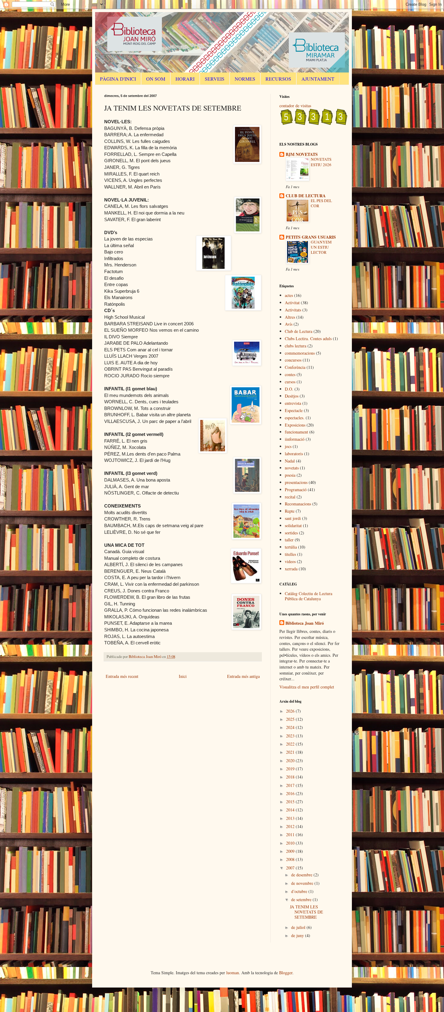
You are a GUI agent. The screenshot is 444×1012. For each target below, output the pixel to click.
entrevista (293, 403)
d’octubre (299, 891)
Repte (289, 511)
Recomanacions (298, 504)
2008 (291, 859)
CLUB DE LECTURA (306, 195)
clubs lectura (295, 346)
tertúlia (291, 547)
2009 (291, 851)
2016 (291, 793)
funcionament (296, 432)
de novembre (302, 883)
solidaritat (293, 525)
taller (289, 540)
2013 (291, 818)
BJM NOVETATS (302, 154)
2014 (291, 810)
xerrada (291, 569)
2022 (291, 744)
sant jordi (293, 518)
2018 (291, 777)
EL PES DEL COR (321, 203)
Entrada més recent (122, 676)
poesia (290, 475)
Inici (183, 676)
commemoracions (300, 353)
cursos (290, 382)
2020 (291, 760)
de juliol (299, 927)
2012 (291, 826)
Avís (288, 324)
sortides (291, 533)
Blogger (285, 972)
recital (290, 497)
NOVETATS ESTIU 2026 (321, 161)
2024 (291, 727)
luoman (232, 972)
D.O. (289, 389)
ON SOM (155, 79)
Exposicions (295, 425)
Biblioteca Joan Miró (304, 623)
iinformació (294, 439)
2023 (291, 736)
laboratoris (294, 453)
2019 (291, 769)
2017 (291, 785)
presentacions (296, 482)
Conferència (295, 367)
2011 (291, 834)
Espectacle (294, 410)
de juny (298, 935)
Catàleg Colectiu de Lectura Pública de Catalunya (308, 596)
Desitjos (291, 396)
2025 (291, 719)
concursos (293, 360)
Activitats (293, 310)
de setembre (302, 899)
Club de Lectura (298, 331)
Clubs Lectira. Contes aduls (308, 338)
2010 (291, 843)
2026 (291, 711)
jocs (288, 446)
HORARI (185, 79)
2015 (291, 801)
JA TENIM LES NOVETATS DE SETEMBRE (306, 912)
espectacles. (294, 418)
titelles (290, 554)
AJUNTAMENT (317, 79)
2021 (291, 752)
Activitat (292, 302)
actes (289, 295)
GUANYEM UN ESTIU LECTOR (321, 247)
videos (290, 561)
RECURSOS (278, 79)
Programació (296, 489)
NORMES (245, 79)
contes (290, 374)
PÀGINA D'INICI (118, 79)
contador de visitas (295, 105)
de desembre (302, 875)
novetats (292, 468)
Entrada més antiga (243, 676)
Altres (290, 317)
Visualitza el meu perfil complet (306, 687)
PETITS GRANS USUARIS (311, 237)
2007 (291, 868)
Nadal (290, 461)
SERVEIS (214, 79)
